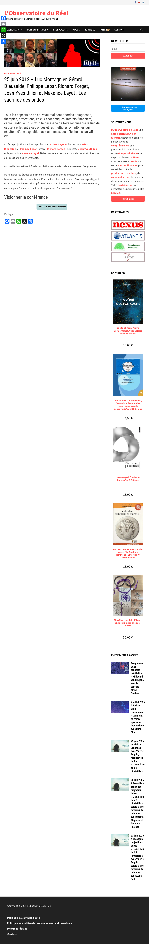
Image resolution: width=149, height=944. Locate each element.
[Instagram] (143, 2)
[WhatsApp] (3, 30)
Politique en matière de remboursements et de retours (39, 923)
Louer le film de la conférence (52, 206)
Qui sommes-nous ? (37, 29)
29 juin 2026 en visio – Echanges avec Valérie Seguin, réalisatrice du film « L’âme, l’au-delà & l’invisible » (138, 756)
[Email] (3, 24)
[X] (3, 36)
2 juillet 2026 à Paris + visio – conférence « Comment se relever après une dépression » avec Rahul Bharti (138, 717)
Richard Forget (56, 149)
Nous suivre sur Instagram (129, 108)
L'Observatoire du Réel (36, 13)
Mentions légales (17, 928)
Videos (76, 29)
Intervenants (60, 29)
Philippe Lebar (28, 149)
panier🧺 (105, 29)
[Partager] (3, 41)
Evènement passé (12, 73)
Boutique (90, 29)
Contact (119, 29)
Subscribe (128, 56)
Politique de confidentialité (23, 917)
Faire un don (128, 198)
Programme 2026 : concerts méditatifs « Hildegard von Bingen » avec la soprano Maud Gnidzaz (137, 678)
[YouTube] (139, 2)
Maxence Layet (30, 153)
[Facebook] (135, 2)
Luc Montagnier (58, 144)
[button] (128, 84)
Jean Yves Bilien (87, 149)
